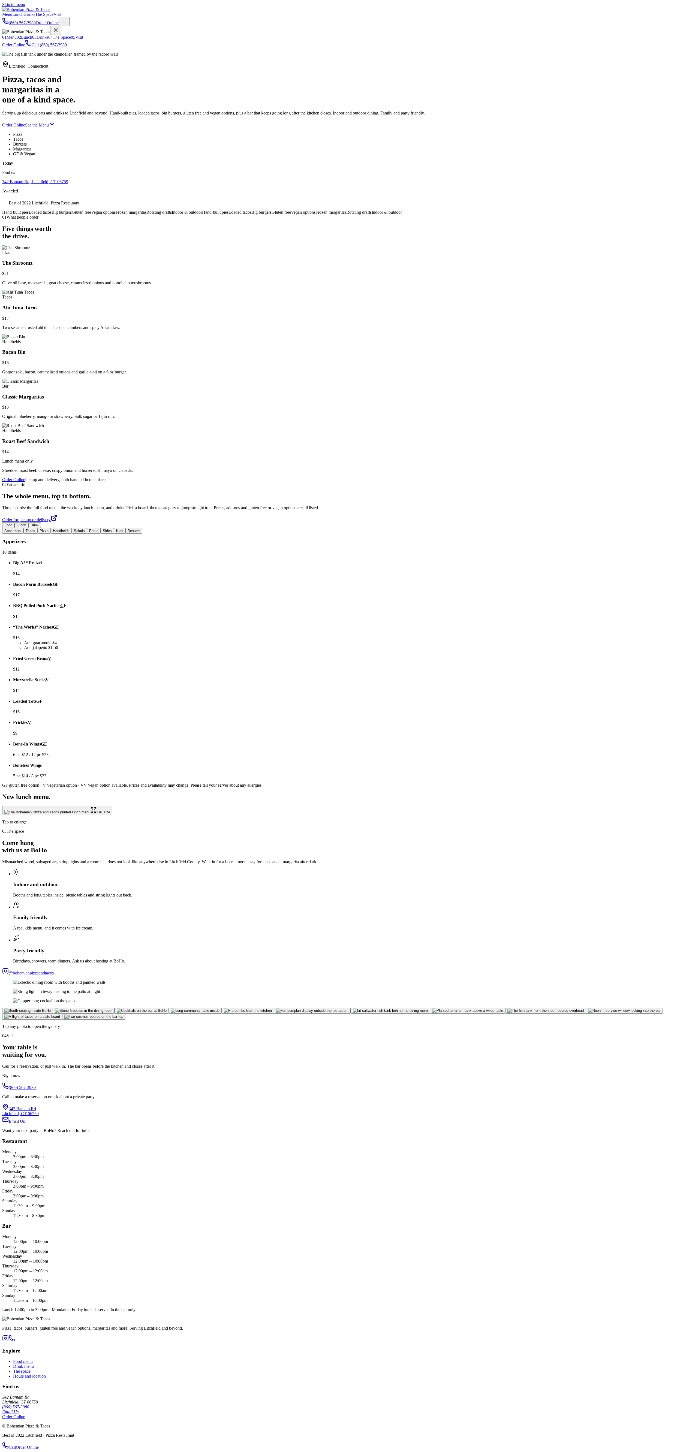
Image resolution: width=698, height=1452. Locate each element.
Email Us (17, 1121)
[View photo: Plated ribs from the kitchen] (248, 1011)
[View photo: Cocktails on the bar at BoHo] (142, 1011)
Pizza (44, 531)
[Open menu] (64, 21)
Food (8, 525)
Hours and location (29, 1376)
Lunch (17, 14)
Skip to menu (13, 4)
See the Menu (37, 125)
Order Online (47, 22)
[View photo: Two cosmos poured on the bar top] (93, 1017)
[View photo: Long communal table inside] (195, 1011)
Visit (57, 14)
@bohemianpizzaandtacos (31, 973)
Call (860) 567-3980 (49, 45)
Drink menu (23, 1366)
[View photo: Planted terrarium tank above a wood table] (467, 1011)
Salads (79, 531)
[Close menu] (55, 30)
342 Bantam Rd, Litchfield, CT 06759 (35, 181)
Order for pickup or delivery (26, 519)
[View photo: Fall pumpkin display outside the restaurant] (312, 1011)
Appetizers (12, 531)
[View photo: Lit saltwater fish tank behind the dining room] (390, 1011)
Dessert (134, 531)
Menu (7, 14)
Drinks (29, 14)
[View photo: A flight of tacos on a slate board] (32, 1017)
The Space (44, 14)
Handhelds (61, 531)
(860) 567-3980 (22, 22)
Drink (35, 525)
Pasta (93, 531)
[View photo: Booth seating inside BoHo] (27, 1011)
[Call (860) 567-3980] (12, 1340)
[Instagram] (5, 1340)
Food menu (23, 1361)
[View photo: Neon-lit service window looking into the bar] (624, 1011)
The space (22, 1371)
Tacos (30, 531)
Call (12, 1447)
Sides (107, 531)
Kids (119, 531)
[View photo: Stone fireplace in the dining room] (84, 1011)
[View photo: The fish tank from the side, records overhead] (545, 1011)
